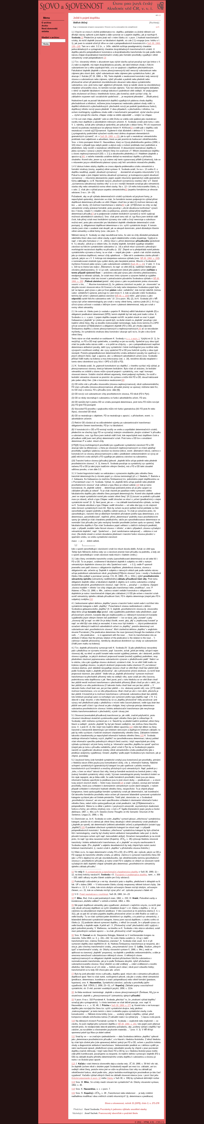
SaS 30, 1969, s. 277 (121, 1005)
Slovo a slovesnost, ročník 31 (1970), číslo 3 (126, 1103)
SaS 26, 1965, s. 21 (109, 136)
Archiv (45, 25)
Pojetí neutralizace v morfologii (94, 894)
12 (86, 1078)
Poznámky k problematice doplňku (131, 874)
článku (110, 1078)
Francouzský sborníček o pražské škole (118, 1113)
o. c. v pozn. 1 (133, 338)
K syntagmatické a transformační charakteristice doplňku (112, 872)
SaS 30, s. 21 (137, 264)
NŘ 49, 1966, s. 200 (149, 258)
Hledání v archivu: (50, 37)
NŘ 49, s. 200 (122, 296)
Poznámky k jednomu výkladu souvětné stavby (123, 1109)
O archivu (46, 22)
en (157, 15)
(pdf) (157, 27)
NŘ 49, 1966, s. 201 (127, 1024)
